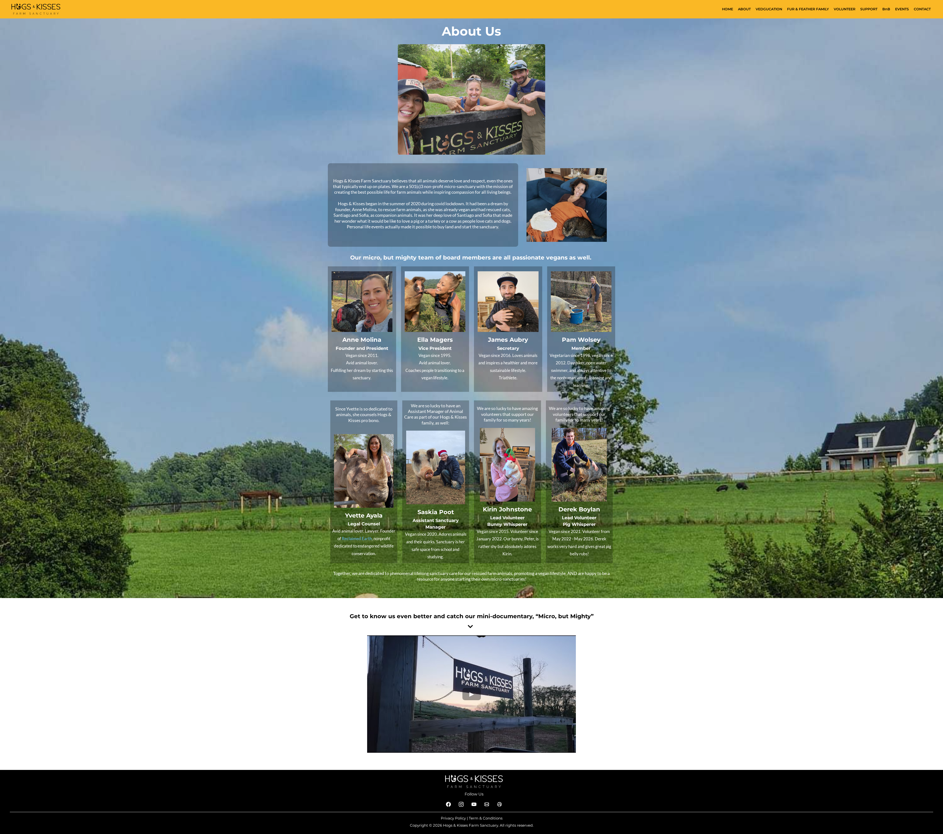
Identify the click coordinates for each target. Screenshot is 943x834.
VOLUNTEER (844, 9)
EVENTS (902, 9)
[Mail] (486, 804)
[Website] (499, 804)
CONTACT (922, 9)
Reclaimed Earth (357, 538)
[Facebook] (448, 804)
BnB (886, 9)
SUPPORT (868, 9)
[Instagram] (461, 804)
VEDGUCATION (769, 9)
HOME (727, 9)
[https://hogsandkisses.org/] (36, 9)
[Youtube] (474, 804)
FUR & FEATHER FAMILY (808, 9)
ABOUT (744, 9)
